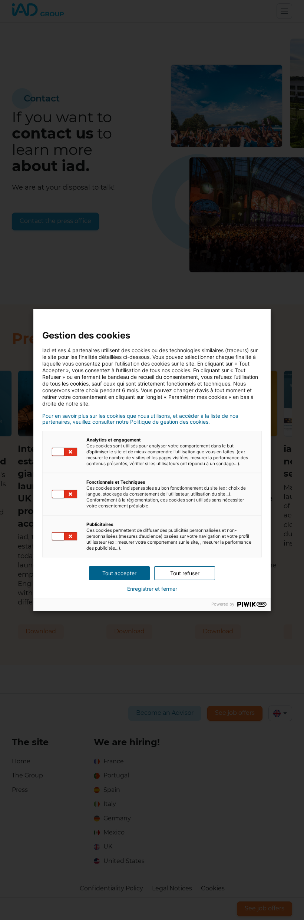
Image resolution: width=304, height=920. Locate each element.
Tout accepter (119, 573)
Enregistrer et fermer (152, 589)
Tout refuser (184, 573)
